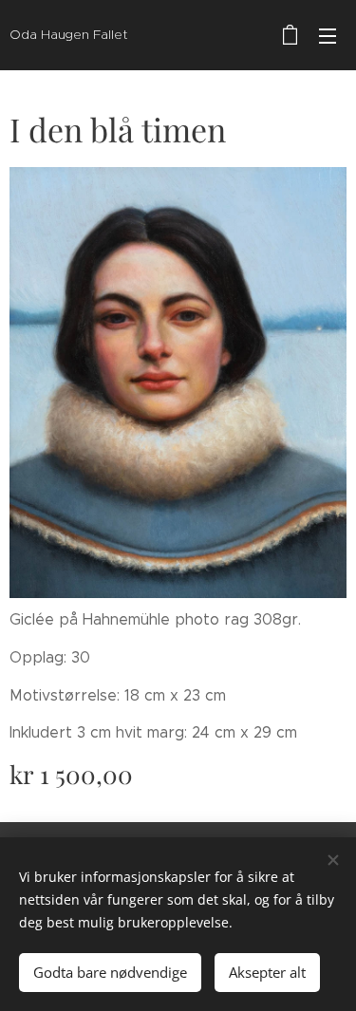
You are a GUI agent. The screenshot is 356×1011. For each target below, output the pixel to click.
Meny (328, 35)
